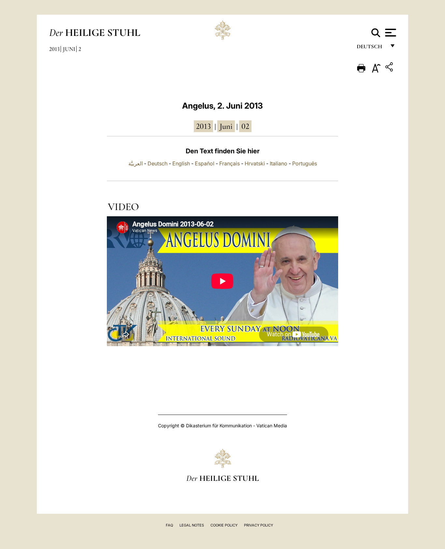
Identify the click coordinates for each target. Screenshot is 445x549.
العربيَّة (135, 163)
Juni (69, 49)
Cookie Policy (223, 525)
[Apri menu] (389, 32)
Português (304, 163)
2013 (54, 49)
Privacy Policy (258, 525)
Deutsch (371, 48)
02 (245, 126)
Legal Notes (191, 525)
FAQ (169, 525)
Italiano (278, 163)
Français (229, 163)
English (181, 163)
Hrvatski (255, 163)
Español (204, 163)
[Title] (390, 68)
